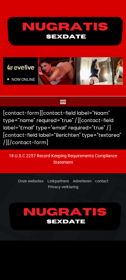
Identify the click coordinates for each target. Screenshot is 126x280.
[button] (63, 101)
